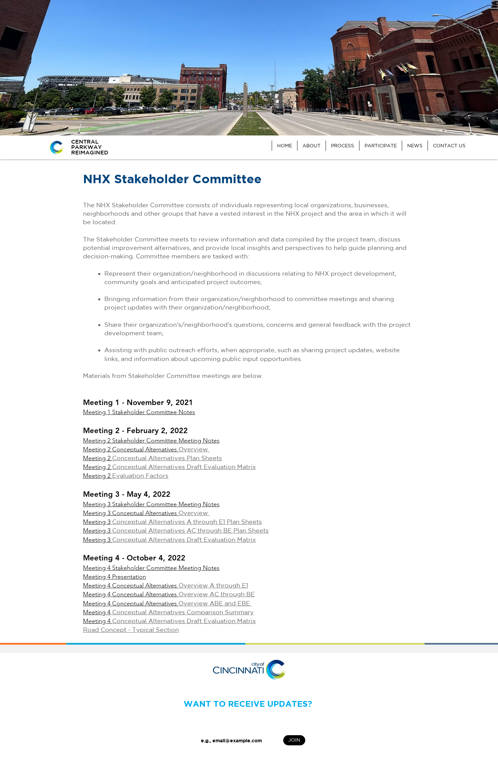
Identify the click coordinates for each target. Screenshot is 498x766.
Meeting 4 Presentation (114, 576)
